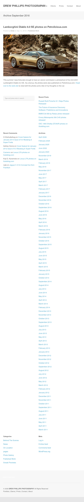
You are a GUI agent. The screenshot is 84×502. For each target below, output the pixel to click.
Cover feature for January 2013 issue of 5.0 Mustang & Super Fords (17, 140)
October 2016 (44, 203)
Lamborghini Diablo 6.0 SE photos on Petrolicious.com (35, 27)
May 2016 (42, 218)
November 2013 (45, 315)
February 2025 (44, 140)
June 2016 (43, 215)
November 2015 (45, 237)
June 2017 (43, 174)
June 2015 (43, 255)
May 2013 (42, 337)
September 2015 (45, 244)
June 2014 (43, 292)
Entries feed (43, 444)
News (5, 444)
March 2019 (43, 159)
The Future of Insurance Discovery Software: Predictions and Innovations (53, 108)
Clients (53, 6)
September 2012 (45, 366)
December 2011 (45, 396)
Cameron (6, 152)
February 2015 (44, 270)
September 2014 (45, 281)
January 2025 (44, 144)
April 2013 (43, 340)
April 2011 (43, 426)
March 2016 (43, 226)
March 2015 (43, 266)
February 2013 (44, 348)
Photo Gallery (8, 455)
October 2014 (44, 277)
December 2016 (45, 196)
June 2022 (43, 148)
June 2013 (43, 333)
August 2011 (43, 411)
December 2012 (45, 355)
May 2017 (42, 178)
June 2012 (43, 377)
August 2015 (43, 248)
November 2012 (45, 359)
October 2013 (44, 318)
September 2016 (45, 207)
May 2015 (42, 259)
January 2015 (44, 274)
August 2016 (43, 211)
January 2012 (44, 392)
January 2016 (44, 233)
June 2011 (43, 418)
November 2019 (45, 155)
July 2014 (42, 289)
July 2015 (42, 252)
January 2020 (44, 152)
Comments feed (45, 447)
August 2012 (43, 370)
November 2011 (45, 400)
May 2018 (42, 166)
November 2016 (45, 200)
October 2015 (44, 240)
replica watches (9, 477)
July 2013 (42, 329)
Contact (70, 6)
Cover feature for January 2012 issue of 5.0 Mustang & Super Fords (19, 147)
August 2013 (43, 326)
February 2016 (44, 229)
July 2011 (42, 414)
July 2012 (42, 374)
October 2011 (44, 403)
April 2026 (43, 137)
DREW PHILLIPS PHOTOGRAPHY (24, 6)
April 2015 (43, 263)
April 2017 (43, 181)
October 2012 (44, 363)
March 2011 (43, 429)
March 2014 (43, 303)
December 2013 (45, 311)
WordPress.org (44, 451)
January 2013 (44, 352)
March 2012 (43, 385)
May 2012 (42, 381)
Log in (41, 440)
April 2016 (43, 222)
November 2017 (45, 170)
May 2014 (42, 296)
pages (5, 451)
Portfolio (44, 6)
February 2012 (44, 389)
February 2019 (44, 163)
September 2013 (45, 322)
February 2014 (44, 307)
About (78, 6)
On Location (8, 447)
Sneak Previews (9, 462)
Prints (61, 6)
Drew (12, 31)
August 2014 (43, 285)
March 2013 (43, 344)
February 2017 (44, 189)
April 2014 (43, 300)
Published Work (33, 31)
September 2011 (45, 407)
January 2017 (44, 192)
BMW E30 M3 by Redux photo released (54, 113)
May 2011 (42, 422)
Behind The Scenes (11, 440)
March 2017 (43, 185)
